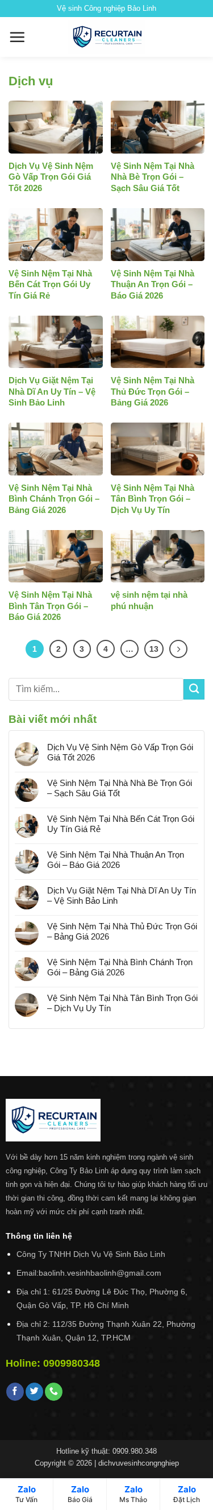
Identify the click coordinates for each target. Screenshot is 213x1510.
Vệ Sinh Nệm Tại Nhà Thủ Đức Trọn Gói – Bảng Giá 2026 (152, 391)
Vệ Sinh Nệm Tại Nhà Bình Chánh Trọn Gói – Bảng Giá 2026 (54, 499)
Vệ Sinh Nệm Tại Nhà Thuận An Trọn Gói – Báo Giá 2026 (152, 284)
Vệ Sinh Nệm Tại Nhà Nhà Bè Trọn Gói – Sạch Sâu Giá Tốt (152, 177)
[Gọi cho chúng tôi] (53, 1392)
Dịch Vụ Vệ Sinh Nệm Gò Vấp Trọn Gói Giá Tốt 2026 (51, 177)
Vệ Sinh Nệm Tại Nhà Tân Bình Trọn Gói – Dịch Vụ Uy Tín (152, 499)
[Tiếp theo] (178, 649)
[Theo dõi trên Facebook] (15, 1392)
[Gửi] (193, 689)
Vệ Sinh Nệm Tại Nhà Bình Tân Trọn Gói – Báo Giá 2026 (50, 606)
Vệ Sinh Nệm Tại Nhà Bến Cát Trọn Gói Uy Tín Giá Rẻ (50, 284)
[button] (17, 37)
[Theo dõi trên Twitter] (34, 1392)
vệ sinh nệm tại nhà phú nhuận (149, 600)
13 (153, 648)
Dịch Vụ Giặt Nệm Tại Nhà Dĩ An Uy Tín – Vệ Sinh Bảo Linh (52, 391)
